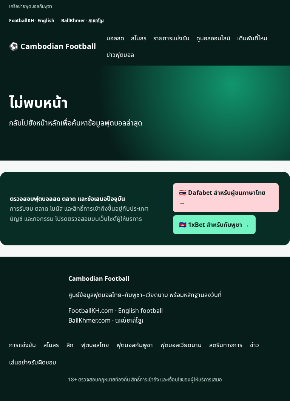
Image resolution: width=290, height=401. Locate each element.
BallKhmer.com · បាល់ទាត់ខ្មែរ (105, 320)
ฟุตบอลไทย (95, 345)
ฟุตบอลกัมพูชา (135, 345)
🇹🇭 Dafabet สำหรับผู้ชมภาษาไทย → (222, 197)
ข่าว (254, 345)
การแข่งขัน (22, 345)
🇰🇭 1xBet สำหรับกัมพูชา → (214, 224)
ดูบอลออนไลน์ (213, 38)
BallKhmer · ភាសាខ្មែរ (82, 20)
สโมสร (139, 38)
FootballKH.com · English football (115, 310)
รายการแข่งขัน (171, 38)
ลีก (70, 345)
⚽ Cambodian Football (52, 46)
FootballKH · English (31, 20)
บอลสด (115, 38)
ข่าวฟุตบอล (120, 55)
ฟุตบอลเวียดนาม (181, 345)
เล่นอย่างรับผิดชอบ (32, 362)
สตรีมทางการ (225, 345)
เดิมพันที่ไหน (252, 38)
